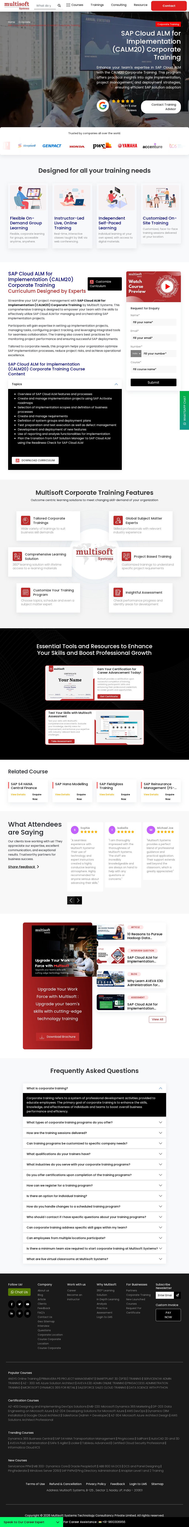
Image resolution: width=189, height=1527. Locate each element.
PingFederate (18, 1471)
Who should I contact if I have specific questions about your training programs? (86, 1217)
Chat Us (21, 1292)
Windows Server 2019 (44, 1471)
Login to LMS (104, 1317)
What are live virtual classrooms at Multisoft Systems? (67, 1259)
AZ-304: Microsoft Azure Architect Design (140, 1415)
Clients (42, 1304)
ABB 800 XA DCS (110, 1466)
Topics (17, 384)
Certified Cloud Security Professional (138, 1443)
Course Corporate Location (49, 1341)
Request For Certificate (133, 1310)
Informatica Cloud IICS (24, 1447)
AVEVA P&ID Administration (29, 1443)
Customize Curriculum (100, 283)
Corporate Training (138, 1295)
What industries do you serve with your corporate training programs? (78, 1164)
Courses (77, 5)
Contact (169, 6)
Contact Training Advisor (164, 107)
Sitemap (157, 1484)
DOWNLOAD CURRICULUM (38, 460)
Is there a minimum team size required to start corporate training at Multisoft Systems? (92, 1248)
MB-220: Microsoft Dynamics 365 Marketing (120, 1406)
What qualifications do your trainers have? (58, 1154)
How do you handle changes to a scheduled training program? (73, 1206)
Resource (140, 5)
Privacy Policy (96, 1484)
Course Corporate (49, 1348)
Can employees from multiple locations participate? (66, 1238)
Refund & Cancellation (65, 1484)
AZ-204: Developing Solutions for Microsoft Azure (90, 1411)
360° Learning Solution (105, 1293)
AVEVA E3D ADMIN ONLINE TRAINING (101, 1383)
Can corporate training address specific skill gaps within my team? (77, 1227)
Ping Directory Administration (98, 1471)
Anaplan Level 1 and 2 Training (142, 1471)
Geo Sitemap (46, 1321)
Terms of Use (35, 1484)
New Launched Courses (135, 1301)
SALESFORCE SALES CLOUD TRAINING (102, 1387)
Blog (40, 1295)
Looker (75, 1443)
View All (157, 1019)
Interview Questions (44, 1328)
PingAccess (126, 1438)
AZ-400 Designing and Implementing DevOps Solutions (47, 1406)
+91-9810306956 (113, 1522)
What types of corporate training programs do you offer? (70, 1122)
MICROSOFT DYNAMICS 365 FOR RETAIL (49, 1387)
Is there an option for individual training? (57, 1196)
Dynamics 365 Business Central (30, 1438)
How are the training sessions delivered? (57, 1133)
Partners (131, 1290)
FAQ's (41, 1312)
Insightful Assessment (144, 592)
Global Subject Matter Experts (144, 520)
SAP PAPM (68, 1471)
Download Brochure (60, 1037)
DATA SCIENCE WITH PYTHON (148, 1387)
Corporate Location (50, 1335)
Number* (136, 346)
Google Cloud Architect (43, 1415)
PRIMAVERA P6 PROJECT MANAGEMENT (67, 1379)
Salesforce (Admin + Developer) (85, 1415)
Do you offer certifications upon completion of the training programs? (79, 1175)
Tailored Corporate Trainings (49, 520)
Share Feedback (22, 866)
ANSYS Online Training (23, 1379)
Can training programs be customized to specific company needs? (77, 1143)
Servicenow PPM (20, 1466)
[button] (71, 900)
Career (71, 1290)
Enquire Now (36, 797)
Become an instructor (74, 1297)
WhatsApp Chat (185, 409)
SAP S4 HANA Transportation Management (85, 1438)
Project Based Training (152, 556)
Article (42, 1299)
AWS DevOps (136, 1411)
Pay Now (168, 1315)
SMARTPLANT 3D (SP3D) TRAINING (118, 1379)
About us (43, 1290)
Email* (135, 331)
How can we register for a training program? (60, 1185)
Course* (136, 362)
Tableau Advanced (96, 1443)
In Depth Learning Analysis (108, 1301)
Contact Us (45, 1317)
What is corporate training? (47, 1088)
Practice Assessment (104, 1310)
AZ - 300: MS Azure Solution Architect (49, 1383)
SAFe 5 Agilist (59, 1443)
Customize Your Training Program (53, 592)
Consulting (118, 5)
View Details (18, 794)
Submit (153, 382)
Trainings (97, 5)
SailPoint (143, 1438)
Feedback (44, 1308)
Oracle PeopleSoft (83, 1466)
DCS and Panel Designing (142, 1466)
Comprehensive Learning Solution (45, 556)
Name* (135, 315)
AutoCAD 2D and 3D (165, 1438)
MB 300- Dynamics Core (51, 1466)
